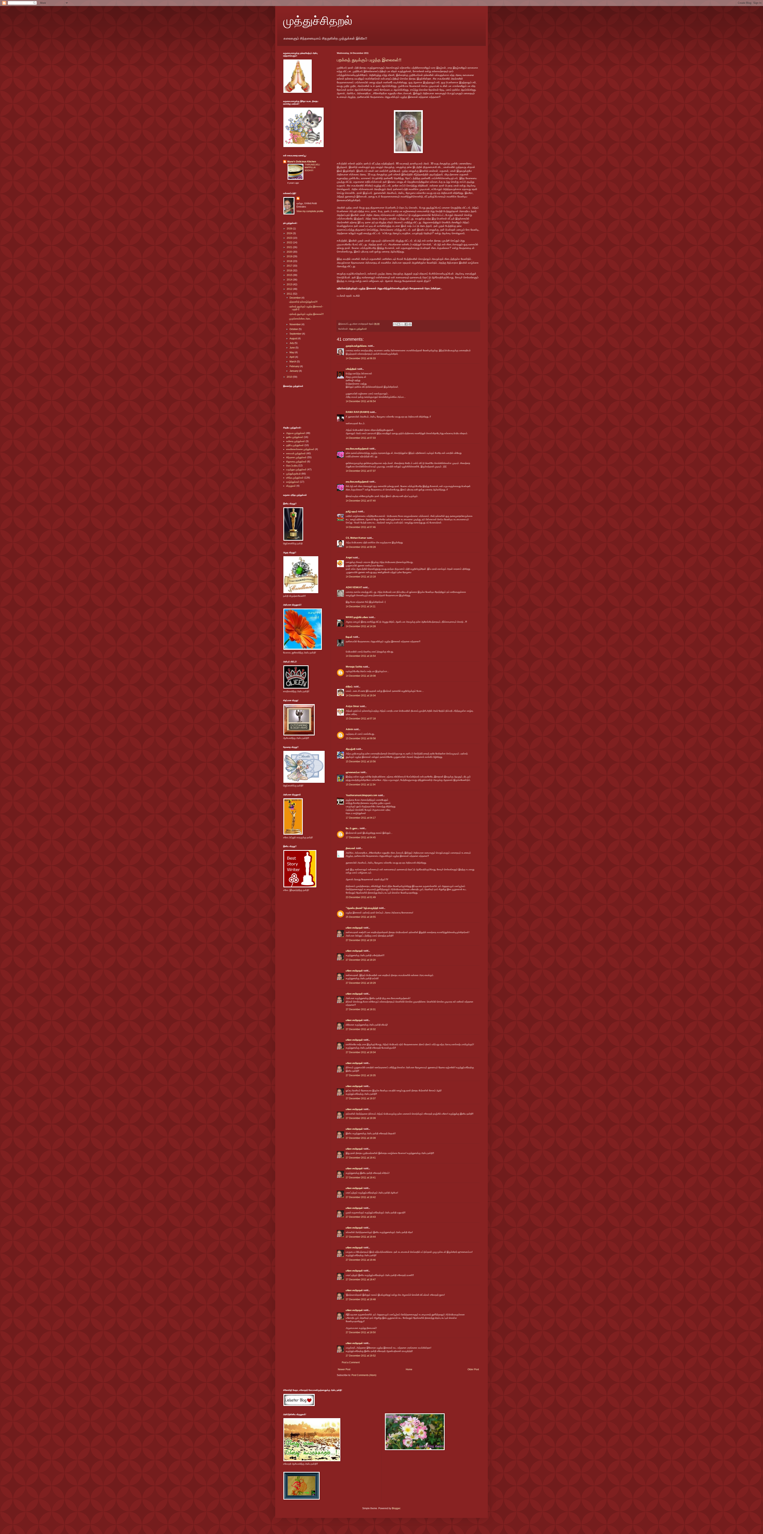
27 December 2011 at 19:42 (361, 1197)
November (295, 324)
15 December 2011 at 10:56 (361, 761)
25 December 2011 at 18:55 (361, 917)
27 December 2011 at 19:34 (361, 1052)
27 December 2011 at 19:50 (361, 1332)
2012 (290, 289)
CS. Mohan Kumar (356, 538)
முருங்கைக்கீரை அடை (300, 318)
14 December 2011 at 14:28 (361, 626)
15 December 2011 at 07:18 (361, 718)
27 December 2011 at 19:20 (361, 960)
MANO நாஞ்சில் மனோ (357, 617)
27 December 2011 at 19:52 (361, 1355)
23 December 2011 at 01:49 (361, 897)
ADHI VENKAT (354, 587)
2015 (290, 275)
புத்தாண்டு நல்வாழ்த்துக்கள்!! (303, 301)
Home (409, 1369)
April (292, 357)
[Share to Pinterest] (410, 324)
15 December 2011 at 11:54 (361, 784)
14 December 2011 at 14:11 (361, 606)
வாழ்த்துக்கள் (292, 481)
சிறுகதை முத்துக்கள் (296, 461)
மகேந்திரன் (351, 369)
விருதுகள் (291, 485)
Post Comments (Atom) (363, 1375)
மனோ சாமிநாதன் (354, 927)
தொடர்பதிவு (292, 465)
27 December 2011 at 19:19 (361, 940)
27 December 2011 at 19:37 (361, 1098)
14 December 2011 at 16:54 (361, 656)
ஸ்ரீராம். (349, 686)
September (296, 333)
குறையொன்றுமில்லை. (356, 345)
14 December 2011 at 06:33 (361, 358)
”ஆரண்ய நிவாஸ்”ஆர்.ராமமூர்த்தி (362, 908)
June (292, 347)
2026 (290, 228)
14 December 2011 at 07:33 (361, 438)
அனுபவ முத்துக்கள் (358, 329)
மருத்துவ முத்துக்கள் (296, 469)
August (294, 338)
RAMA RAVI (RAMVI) (357, 412)
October (294, 329)
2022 (290, 242)
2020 (290, 251)
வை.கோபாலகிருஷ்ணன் (357, 448)
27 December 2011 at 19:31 (361, 1009)
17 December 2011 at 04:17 (361, 817)
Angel (349, 557)
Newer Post (344, 1369)
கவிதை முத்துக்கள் (295, 441)
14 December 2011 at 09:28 (361, 547)
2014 (290, 279)
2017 (290, 265)
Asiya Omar (352, 706)
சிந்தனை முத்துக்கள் (296, 457)
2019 (290, 256)
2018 (290, 261)
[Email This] (395, 324)
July (292, 343)
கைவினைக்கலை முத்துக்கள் (300, 449)
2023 (290, 238)
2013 (290, 284)
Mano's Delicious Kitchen (301, 161)
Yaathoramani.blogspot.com (361, 795)
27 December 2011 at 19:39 (361, 1118)
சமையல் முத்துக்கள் (296, 453)
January (294, 371)
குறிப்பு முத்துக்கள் (295, 445)
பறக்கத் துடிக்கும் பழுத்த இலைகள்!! (369, 59)
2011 (290, 293)
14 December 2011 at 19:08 (361, 675)
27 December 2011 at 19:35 (361, 1075)
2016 (290, 270)
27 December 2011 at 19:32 (361, 1029)
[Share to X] (402, 324)
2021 (290, 247)
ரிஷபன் (349, 637)
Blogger (396, 1508)
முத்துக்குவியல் (293, 473)
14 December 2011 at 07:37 (361, 471)
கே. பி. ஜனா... (352, 828)
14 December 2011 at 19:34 (361, 695)
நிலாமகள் (350, 848)
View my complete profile (309, 211)
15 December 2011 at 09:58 (361, 738)
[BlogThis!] (399, 324)
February (295, 366)
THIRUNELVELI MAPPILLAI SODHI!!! (312, 167)
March (293, 361)
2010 (290, 376)
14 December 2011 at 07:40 (361, 500)
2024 (290, 233)
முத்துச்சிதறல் (317, 20)
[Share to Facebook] (406, 324)
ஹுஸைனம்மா (353, 772)
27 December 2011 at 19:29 (361, 983)
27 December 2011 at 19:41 (361, 1157)
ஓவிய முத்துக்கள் (294, 437)
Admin (349, 729)
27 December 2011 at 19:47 (361, 1279)
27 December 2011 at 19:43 (361, 1217)
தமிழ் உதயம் (351, 511)
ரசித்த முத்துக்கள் (295, 477)
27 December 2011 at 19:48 (361, 1299)
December (295, 297)
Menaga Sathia (354, 666)
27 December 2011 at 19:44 (361, 1236)
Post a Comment (351, 1362)
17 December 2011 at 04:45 (361, 837)
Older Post (473, 1369)
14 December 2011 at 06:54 (361, 401)
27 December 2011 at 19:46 (361, 1259)
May (292, 352)
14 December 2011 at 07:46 (361, 527)
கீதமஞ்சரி (350, 749)
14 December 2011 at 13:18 (361, 576)
